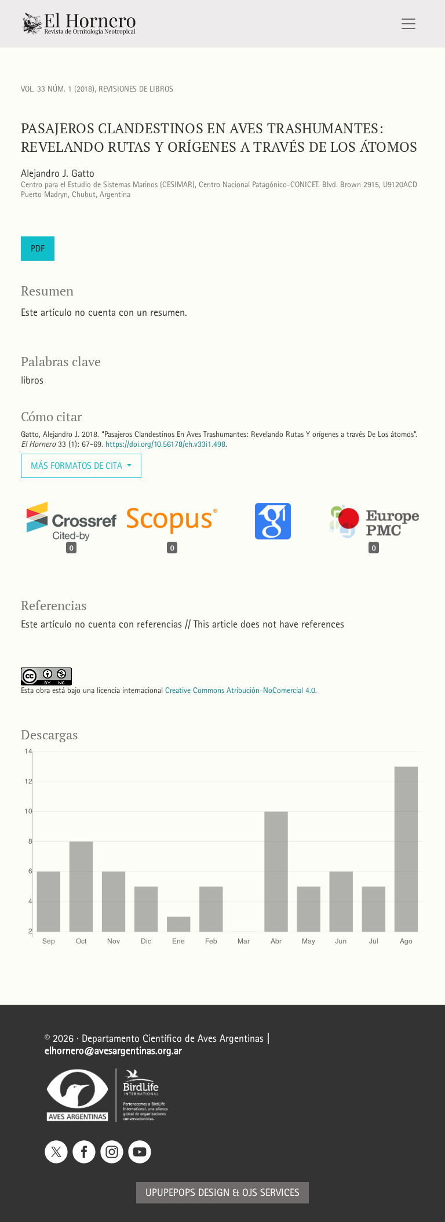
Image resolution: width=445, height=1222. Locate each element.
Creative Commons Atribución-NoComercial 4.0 (240, 690)
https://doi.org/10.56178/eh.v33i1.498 (165, 444)
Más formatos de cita (78, 465)
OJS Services (271, 1193)
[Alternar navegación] (408, 24)
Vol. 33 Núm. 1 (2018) (57, 89)
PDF (38, 248)
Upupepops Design (187, 1193)
